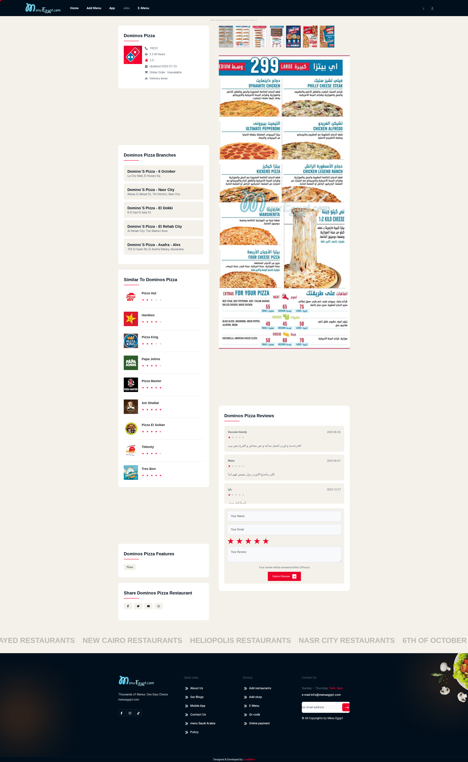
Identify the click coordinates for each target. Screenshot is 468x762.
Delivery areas (159, 78)
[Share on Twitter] (138, 606)
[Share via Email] (148, 606)
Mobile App (197, 705)
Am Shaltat (150, 403)
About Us (196, 688)
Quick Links (191, 677)
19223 (154, 48)
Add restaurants (260, 688)
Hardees (148, 315)
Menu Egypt (335, 718)
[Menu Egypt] (43, 8)
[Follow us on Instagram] (130, 713)
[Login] (432, 8)
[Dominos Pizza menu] (226, 37)
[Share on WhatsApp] (158, 606)
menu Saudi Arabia (202, 723)
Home (74, 8)
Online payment (259, 723)
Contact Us (198, 714)
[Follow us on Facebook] (121, 713)
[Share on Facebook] (128, 606)
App (112, 8)
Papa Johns (151, 359)
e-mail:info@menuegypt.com (321, 695)
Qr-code (254, 714)
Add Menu (94, 8)
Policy (194, 732)
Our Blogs (197, 697)
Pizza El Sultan (153, 425)
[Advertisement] (164, 119)
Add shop (255, 697)
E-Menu (143, 8)
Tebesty (148, 447)
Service (247, 677)
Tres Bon (149, 469)
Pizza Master (151, 381)
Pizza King (150, 337)
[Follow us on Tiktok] (138, 713)
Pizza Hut (149, 293)
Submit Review (281, 576)
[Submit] (347, 707)
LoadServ (249, 759)
